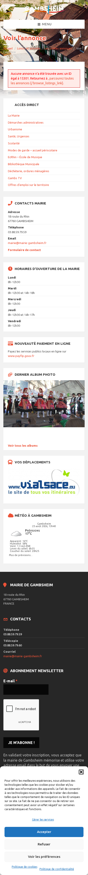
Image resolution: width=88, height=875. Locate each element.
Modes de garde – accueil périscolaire (32, 150)
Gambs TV (15, 178)
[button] (81, 772)
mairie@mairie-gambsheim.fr (27, 242)
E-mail (10, 681)
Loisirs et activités (29, 48)
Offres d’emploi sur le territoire (28, 184)
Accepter (44, 832)
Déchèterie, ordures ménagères (28, 171)
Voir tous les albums (23, 445)
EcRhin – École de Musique (25, 157)
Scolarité (14, 143)
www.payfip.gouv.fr (21, 355)
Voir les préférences (44, 857)
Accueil (8, 48)
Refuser (44, 844)
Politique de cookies (24, 866)
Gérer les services (43, 819)
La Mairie (14, 115)
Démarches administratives (26, 122)
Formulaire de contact (24, 249)
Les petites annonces (58, 48)
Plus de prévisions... (20, 555)
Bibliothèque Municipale (23, 164)
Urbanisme (15, 129)
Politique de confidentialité (56, 869)
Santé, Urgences (18, 136)
